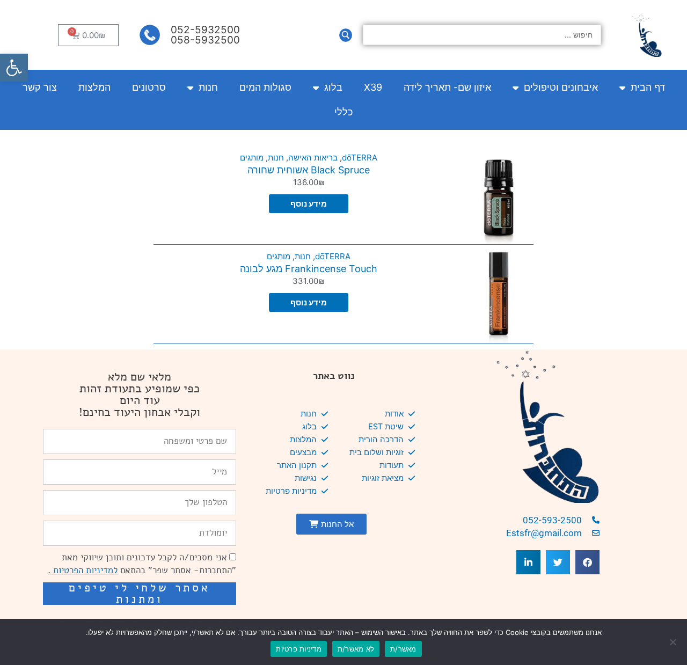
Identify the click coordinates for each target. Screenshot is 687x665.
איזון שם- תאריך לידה (447, 87)
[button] (14, 68)
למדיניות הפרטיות (84, 570)
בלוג (333, 87)
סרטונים (149, 87)
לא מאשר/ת (356, 649)
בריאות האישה (313, 157)
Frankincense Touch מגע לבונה (308, 268)
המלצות (94, 87)
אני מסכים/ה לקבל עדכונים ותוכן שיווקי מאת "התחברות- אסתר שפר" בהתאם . (142, 563)
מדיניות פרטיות (298, 649)
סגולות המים (265, 87)
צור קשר (40, 87)
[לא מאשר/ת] (673, 642)
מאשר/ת (403, 649)
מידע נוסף (308, 204)
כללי (343, 112)
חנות (208, 87)
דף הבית (648, 87)
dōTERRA (359, 157)
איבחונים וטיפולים (561, 87)
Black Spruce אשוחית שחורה (308, 170)
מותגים (252, 157)
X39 (373, 87)
